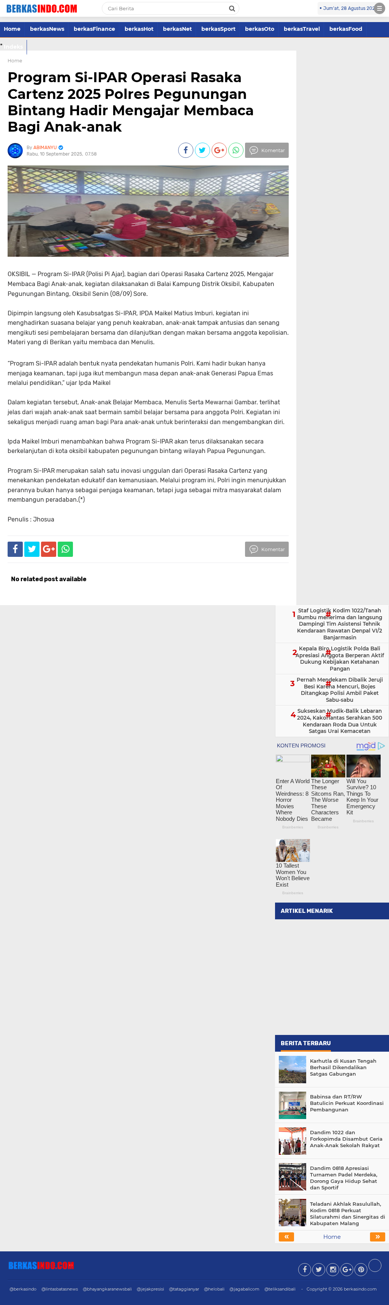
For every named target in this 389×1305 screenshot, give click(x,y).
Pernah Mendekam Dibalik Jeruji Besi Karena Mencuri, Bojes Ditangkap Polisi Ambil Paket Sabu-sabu (340, 690)
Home (12, 28)
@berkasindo (22, 1289)
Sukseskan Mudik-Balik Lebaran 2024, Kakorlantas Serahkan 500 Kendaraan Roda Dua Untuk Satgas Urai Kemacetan (339, 721)
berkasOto (259, 28)
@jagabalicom (244, 1289)
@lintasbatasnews (59, 1289)
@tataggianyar (184, 1289)
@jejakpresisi (150, 1289)
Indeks (13, 46)
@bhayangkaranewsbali (107, 1289)
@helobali (214, 1289)
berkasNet (177, 28)
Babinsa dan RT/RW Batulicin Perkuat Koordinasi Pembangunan (347, 1103)
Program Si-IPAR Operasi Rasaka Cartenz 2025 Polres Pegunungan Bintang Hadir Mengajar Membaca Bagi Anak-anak (131, 102)
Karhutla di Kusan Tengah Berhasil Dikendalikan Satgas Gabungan (343, 1067)
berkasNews (47, 28)
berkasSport (218, 28)
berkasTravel (302, 28)
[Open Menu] (379, 8)
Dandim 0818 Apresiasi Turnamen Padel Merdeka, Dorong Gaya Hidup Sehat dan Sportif (343, 1178)
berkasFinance (94, 28)
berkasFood (345, 28)
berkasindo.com (360, 1289)
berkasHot (139, 28)
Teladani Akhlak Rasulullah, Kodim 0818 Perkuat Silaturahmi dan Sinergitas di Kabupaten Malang (347, 1213)
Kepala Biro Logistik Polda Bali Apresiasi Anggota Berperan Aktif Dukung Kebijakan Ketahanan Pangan (340, 658)
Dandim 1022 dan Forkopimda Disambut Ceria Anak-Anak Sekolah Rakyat (346, 1138)
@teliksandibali (280, 1289)
